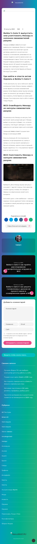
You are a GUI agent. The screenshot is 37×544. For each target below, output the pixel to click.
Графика (5, 470)
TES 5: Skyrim (6, 422)
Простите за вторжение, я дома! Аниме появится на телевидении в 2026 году (18, 396)
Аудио (4, 456)
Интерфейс (6, 475)
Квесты (4, 480)
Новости (5, 499)
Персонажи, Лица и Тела (11, 514)
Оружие (5, 504)
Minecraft (5, 417)
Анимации (6, 446)
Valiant (18, 245)
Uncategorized (7, 436)
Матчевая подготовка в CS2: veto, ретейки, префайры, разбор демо (16, 389)
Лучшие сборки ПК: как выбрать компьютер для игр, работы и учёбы (17, 371)
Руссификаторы (8, 519)
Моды (4, 495)
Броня (4, 461)
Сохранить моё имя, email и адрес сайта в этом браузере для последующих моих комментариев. (17, 336)
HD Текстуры (6, 412)
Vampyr (4, 441)
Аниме (4, 451)
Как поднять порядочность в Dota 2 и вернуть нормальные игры (18, 382)
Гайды (4, 466)
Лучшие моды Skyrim (9, 490)
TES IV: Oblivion (7, 432)
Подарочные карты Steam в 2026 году (18, 377)
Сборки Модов (7, 524)
